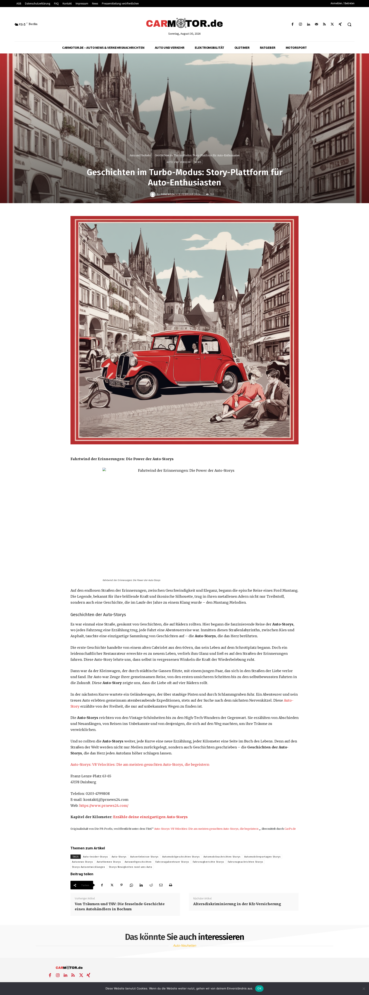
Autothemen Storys (109, 861)
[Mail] (316, 24)
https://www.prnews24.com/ (103, 805)
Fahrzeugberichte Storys (208, 861)
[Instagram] (300, 24)
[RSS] (324, 24)
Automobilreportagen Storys (262, 856)
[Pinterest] (121, 885)
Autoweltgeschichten (138, 861)
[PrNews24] (153, 194)
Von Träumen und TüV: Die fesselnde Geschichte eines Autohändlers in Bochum (120, 906)
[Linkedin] (308, 24)
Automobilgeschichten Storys (181, 856)
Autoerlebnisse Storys (144, 856)
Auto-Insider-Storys (95, 856)
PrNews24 (168, 194)
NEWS (198, 162)
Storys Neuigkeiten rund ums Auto (130, 867)
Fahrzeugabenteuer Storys (172, 861)
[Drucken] (170, 885)
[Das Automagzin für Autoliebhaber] (184, 23)
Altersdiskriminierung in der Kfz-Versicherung (237, 904)
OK (259, 988)
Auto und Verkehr (140, 155)
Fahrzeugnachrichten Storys (245, 861)
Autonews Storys (82, 861)
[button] (349, 24)
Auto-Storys (119, 856)
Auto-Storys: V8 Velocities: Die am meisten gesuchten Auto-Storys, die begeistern (139, 764)
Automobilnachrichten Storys (222, 856)
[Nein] (364, 988)
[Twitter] (332, 24)
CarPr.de (290, 828)
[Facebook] (293, 24)
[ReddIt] (151, 885)
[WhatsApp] (131, 885)
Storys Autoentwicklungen (88, 867)
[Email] (161, 885)
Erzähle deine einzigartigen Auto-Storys (150, 817)
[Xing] (340, 24)
